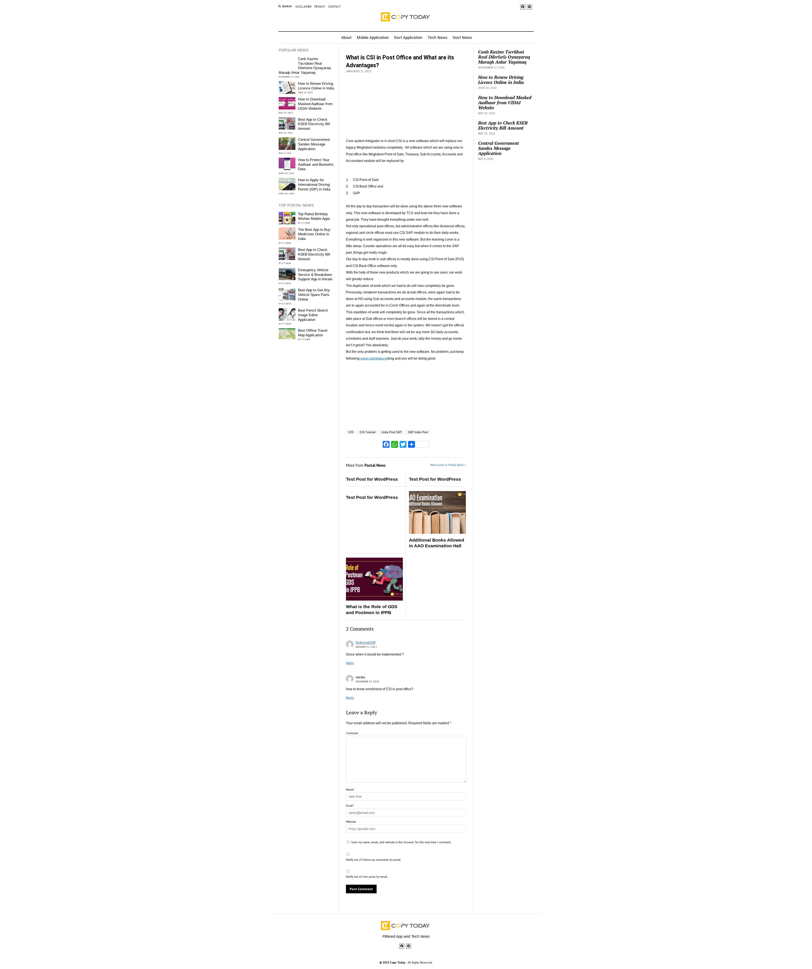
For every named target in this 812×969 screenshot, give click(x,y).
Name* (350, 789)
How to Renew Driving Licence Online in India (316, 86)
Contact (334, 6)
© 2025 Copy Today (392, 962)
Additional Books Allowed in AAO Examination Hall (436, 543)
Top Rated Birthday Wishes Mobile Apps (314, 216)
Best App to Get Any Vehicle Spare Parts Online (314, 294)
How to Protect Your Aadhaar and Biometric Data (316, 164)
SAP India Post (418, 432)
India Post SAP (392, 432)
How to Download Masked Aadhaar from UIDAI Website (315, 104)
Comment (352, 733)
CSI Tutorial (367, 432)
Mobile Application (373, 37)
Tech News (437, 37)
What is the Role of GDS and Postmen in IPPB (371, 609)
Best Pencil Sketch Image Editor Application (313, 315)
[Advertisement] (406, 106)
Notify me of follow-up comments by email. (373, 860)
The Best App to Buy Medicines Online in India (314, 234)
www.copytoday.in (373, 358)
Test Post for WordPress (372, 479)
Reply (350, 663)
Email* (350, 806)
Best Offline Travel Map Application (312, 332)
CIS (350, 432)
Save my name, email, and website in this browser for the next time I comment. (401, 842)
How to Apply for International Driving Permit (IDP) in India (314, 184)
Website (351, 822)
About (346, 37)
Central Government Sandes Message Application (314, 144)
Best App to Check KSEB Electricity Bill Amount (314, 124)
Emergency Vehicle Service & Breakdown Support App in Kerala (315, 274)
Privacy (319, 6)
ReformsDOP (366, 643)
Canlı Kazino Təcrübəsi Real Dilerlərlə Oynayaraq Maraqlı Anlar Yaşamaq (304, 66)
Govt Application (408, 37)
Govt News (462, 37)
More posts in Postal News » (448, 465)
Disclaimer (304, 6)
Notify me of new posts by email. (367, 877)
